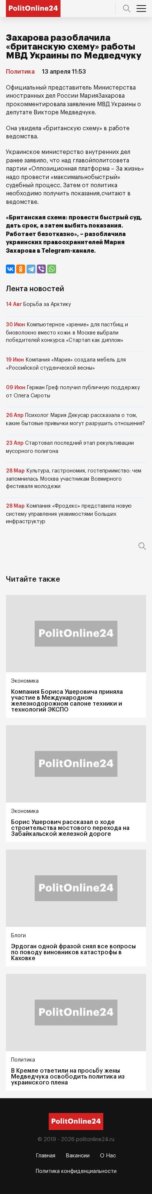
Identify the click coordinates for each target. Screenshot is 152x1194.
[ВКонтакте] (10, 269)
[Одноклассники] (20, 269)
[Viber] (41, 269)
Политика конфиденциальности (76, 1171)
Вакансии (78, 1155)
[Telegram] (31, 269)
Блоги (18, 935)
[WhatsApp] (51, 269)
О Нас (108, 1155)
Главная (45, 1155)
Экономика (25, 681)
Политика (20, 72)
